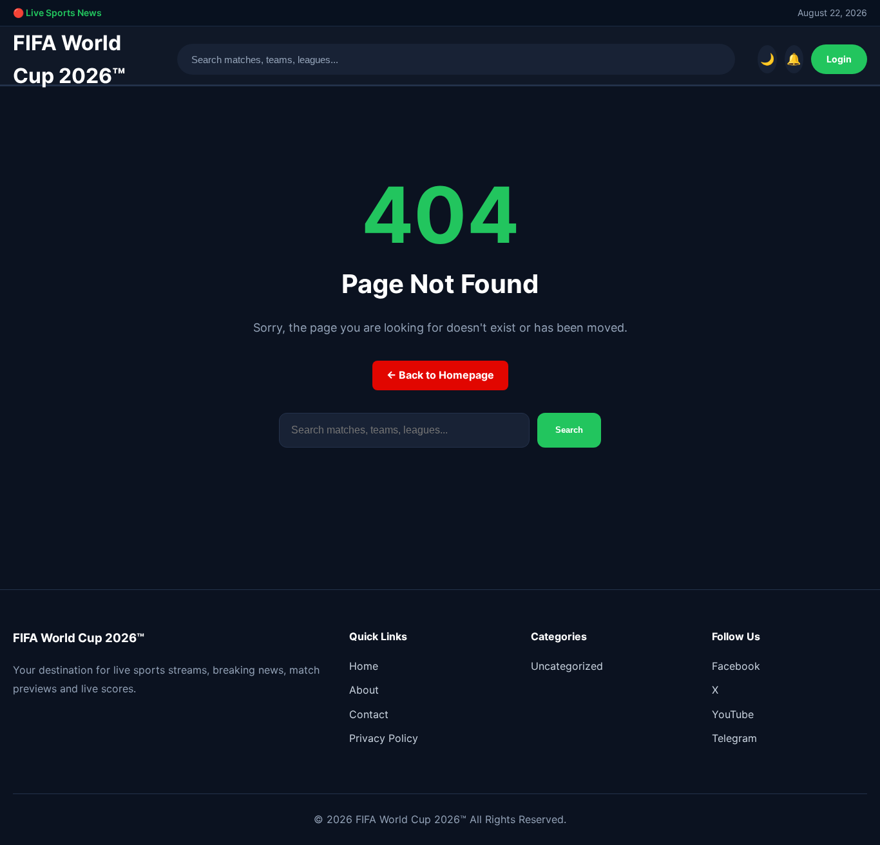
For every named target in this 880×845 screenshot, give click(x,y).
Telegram (734, 738)
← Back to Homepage (440, 374)
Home (363, 666)
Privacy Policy (383, 738)
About (364, 689)
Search (569, 430)
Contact (368, 714)
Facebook (736, 666)
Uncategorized (567, 666)
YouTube (733, 714)
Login (839, 58)
